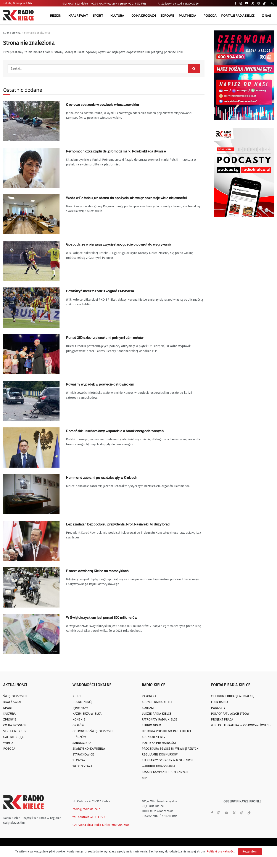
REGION (55, 15)
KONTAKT (148, 708)
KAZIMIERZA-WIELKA (86, 714)
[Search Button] (272, 3)
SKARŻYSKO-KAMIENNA (88, 749)
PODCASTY (218, 708)
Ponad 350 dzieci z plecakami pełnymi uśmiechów (104, 337)
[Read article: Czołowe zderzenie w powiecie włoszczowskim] (31, 121)
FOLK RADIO (219, 702)
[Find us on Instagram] (241, 3)
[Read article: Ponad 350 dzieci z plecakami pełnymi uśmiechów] (31, 354)
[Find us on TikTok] (264, 3)
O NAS (266, 15)
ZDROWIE (167, 15)
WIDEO (8, 743)
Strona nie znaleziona (37, 32)
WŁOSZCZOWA (82, 766)
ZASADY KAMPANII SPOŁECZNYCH (165, 772)
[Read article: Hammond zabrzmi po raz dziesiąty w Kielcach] (31, 494)
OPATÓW (78, 725)
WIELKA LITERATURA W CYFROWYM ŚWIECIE (241, 725)
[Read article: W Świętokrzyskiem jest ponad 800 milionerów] (31, 634)
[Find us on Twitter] (252, 3)
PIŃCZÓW (79, 737)
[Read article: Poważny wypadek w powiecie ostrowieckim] (31, 401)
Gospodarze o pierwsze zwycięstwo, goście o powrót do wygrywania (118, 244)
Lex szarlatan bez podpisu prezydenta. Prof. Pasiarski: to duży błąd (118, 524)
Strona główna (12, 32)
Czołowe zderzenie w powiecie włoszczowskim (102, 104)
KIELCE (77, 696)
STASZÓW (78, 760)
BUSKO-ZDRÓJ (82, 702)
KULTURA (117, 15)
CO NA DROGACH (144, 15)
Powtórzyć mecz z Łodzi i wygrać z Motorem (100, 290)
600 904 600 (120, 825)
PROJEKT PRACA (222, 719)
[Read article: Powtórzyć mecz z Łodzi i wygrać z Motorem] (31, 307)
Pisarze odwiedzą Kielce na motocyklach (97, 570)
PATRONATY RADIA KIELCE (159, 719)
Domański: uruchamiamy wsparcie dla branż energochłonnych (115, 430)
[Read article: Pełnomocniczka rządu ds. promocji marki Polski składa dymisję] (31, 168)
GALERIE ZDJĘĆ (13, 737)
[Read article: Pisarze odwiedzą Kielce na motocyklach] (31, 587)
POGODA (210, 15)
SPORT (98, 15)
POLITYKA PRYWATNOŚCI (159, 743)
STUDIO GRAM (151, 725)
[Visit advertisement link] (244, 75)
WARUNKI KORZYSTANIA (158, 766)
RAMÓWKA (149, 696)
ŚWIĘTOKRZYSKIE (15, 696)
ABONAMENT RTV (153, 737)
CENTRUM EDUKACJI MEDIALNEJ (232, 696)
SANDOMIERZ (81, 743)
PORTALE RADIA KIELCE (237, 15)
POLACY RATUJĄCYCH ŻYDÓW (230, 714)
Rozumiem (250, 851)
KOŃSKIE (78, 719)
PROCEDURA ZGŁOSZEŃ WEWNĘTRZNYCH (170, 749)
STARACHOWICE (83, 754)
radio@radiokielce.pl (86, 809)
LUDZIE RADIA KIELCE (156, 714)
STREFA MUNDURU (15, 731)
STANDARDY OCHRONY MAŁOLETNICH (167, 760)
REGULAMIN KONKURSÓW (160, 754)
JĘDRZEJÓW (80, 708)
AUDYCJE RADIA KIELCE (157, 702)
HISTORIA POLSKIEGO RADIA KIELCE (167, 731)
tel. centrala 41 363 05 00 (89, 817)
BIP (144, 778)
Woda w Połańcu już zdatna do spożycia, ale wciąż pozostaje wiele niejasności (126, 197)
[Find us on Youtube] (246, 3)
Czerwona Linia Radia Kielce (91, 825)
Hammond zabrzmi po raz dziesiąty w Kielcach (101, 477)
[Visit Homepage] (19, 15)
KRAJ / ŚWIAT (78, 15)
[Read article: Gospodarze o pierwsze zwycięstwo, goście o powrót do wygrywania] (31, 261)
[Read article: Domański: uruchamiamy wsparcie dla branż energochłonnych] (31, 447)
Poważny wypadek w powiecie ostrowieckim (100, 384)
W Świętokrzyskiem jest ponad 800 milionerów (101, 617)
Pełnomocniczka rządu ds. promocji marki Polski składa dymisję (116, 151)
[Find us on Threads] (258, 3)
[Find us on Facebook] (236, 3)
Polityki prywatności (220, 851)
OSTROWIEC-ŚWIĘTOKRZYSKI (92, 731)
